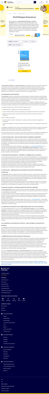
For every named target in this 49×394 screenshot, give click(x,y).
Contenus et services (5, 286)
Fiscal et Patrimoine (23, 262)
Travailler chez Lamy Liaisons (6, 290)
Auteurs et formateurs (7, 349)
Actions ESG (5, 353)
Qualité (45, 262)
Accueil (10, 13)
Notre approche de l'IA (5, 288)
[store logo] (9, 2)
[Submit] (35, 4)
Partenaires (5, 351)
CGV (2, 381)
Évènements (5, 358)
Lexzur (4, 324)
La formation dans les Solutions (9, 343)
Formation (5, 337)
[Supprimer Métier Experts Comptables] (21, 45)
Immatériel (30, 262)
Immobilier (35, 262)
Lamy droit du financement (37, 146)
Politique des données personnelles (7, 386)
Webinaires (5, 370)
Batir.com (5, 326)
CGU (2, 379)
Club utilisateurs (6, 356)
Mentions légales (4, 384)
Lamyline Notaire (6, 318)
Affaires (36, 261)
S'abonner (3, 308)
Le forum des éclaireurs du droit (9, 366)
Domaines (14, 13)
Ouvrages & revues (6, 331)
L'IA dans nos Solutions (7, 329)
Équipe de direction (4, 284)
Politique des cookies (5, 388)
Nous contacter (4, 306)
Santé (2, 264)
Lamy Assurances (36, 199)
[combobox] (26, 2)
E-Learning (5, 341)
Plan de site (3, 310)
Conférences (5, 339)
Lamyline (5, 316)
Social (5, 264)
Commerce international (6, 262)
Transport (9, 264)
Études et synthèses (7, 368)
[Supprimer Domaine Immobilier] (18, 41)
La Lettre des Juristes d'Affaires (9, 322)
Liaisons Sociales (6, 320)
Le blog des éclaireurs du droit (8, 364)
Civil (45, 261)
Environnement (15, 262)
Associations (41, 261)
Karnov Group (3, 282)
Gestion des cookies (5, 390)
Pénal (39, 262)
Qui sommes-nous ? (4, 279)
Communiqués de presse (5, 292)
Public (42, 262)
